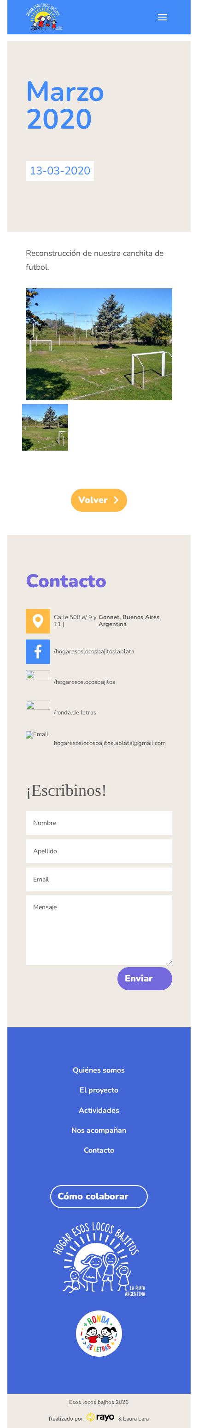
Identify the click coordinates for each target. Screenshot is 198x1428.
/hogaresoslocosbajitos (84, 682)
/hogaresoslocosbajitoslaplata (94, 651)
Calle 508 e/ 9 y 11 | (107, 621)
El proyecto (99, 1090)
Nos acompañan (98, 1130)
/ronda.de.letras (75, 712)
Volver (93, 500)
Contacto (99, 1150)
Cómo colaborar (93, 1196)
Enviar (139, 978)
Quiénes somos (99, 1070)
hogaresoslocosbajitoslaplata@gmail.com (110, 743)
